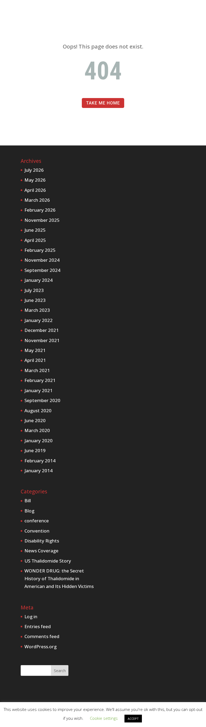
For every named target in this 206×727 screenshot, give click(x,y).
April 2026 (35, 190)
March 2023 (37, 310)
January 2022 (38, 320)
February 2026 (40, 210)
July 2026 (34, 170)
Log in (30, 616)
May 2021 (35, 350)
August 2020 (38, 410)
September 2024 (42, 270)
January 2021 (38, 390)
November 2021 (42, 340)
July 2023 (34, 290)
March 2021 (37, 370)
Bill (27, 500)
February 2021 (40, 380)
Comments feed (41, 636)
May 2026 (35, 180)
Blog (29, 511)
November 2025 (42, 220)
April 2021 (35, 360)
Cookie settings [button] (104, 718)
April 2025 (35, 240)
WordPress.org (40, 646)
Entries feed (37, 626)
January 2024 (38, 280)
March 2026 (37, 200)
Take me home (103, 103)
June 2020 (35, 420)
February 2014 (40, 461)
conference (36, 521)
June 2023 (35, 300)
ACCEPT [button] (133, 719)
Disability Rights (41, 541)
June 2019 (35, 450)
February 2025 (40, 250)
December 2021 (41, 330)
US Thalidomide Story (47, 561)
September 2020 (42, 400)
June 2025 (35, 230)
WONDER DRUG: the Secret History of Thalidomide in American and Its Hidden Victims (59, 578)
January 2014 (38, 470)
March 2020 (37, 430)
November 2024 (42, 260)
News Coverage (41, 551)
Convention (36, 531)
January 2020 (38, 440)
